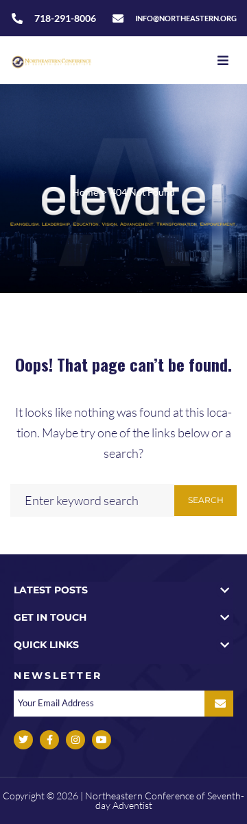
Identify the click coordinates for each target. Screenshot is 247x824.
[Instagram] (75, 739)
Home (85, 192)
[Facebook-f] (49, 739)
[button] (123, 590)
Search (206, 500)
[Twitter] (23, 739)
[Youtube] (101, 739)
